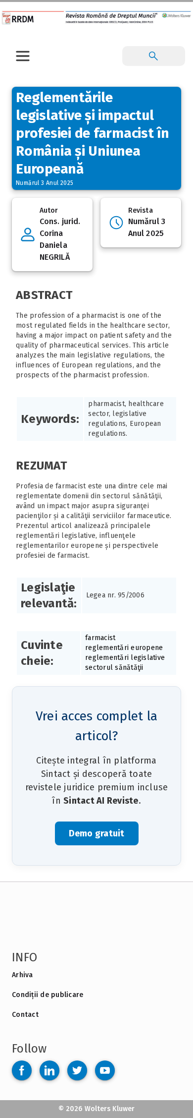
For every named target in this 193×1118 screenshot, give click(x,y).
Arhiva (22, 975)
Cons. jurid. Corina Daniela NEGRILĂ (60, 239)
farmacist (100, 638)
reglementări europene (124, 648)
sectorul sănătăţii (114, 667)
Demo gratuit (97, 833)
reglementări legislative (125, 657)
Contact (25, 1014)
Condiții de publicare (47, 995)
